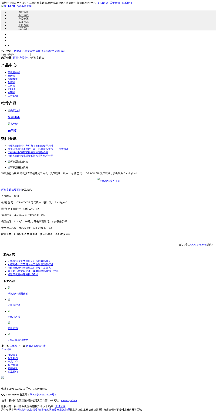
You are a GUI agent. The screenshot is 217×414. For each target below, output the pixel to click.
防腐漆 (11, 82)
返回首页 (103, 2)
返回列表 (6, 349)
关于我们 (115, 2)
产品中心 (24, 57)
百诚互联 (60, 406)
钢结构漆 (49, 51)
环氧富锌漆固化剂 (36, 345)
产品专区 (23, 18)
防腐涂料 (60, 51)
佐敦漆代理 (63, 409)
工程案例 (23, 25)
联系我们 (127, 2)
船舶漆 (11, 89)
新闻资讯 (23, 22)
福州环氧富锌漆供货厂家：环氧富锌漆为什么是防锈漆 (38, 149)
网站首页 (23, 12)
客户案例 (13, 365)
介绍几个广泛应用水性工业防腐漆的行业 (30, 264)
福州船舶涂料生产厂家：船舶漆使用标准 (30, 145)
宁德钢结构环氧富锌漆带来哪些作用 (28, 152)
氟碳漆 (39, 51)
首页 (15, 57)
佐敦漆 (18, 51)
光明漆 (11, 92)
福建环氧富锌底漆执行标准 (23, 274)
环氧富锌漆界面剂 (11, 189)
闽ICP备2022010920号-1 (43, 394)
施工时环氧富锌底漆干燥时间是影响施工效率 (33, 271)
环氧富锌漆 (28, 51)
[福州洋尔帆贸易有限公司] (16, 6)
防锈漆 (13, 345)
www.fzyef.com (198, 244)
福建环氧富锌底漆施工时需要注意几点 (29, 267)
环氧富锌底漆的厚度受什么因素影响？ (29, 261)
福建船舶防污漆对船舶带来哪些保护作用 (30, 155)
